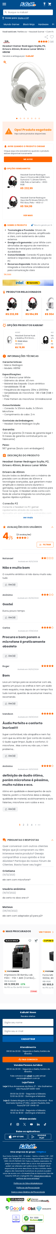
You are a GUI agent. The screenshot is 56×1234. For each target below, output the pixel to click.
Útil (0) (11, 584)
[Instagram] (18, 1124)
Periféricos (22, 32)
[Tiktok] (45, 1124)
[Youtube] (31, 1124)
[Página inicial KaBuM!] (28, 4)
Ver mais (28, 215)
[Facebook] (11, 1124)
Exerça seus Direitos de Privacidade (28, 1192)
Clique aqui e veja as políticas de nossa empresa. (33, 1177)
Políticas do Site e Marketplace (28, 1183)
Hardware (43, 24)
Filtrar (47, 544)
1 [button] (19, 825)
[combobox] (28, 12)
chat (29, 1076)
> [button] (35, 825)
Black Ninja (29, 24)
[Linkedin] (38, 1124)
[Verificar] (15, 1200)
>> (39, 825)
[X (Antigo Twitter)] (24, 1124)
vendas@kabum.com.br (28, 1078)
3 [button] (27, 825)
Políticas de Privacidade (28, 1187)
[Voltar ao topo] (28, 1146)
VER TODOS (45, 932)
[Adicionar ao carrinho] (36, 941)
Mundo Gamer (11, 24)
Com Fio (51, 32)
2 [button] (23, 825)
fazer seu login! (31, 864)
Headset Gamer (37, 32)
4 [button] (32, 825)
